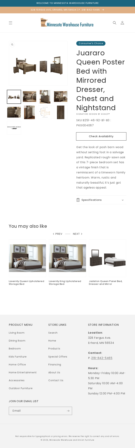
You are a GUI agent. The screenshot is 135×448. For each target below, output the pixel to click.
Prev (58, 234)
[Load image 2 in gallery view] (30, 97)
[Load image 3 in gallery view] (45, 97)
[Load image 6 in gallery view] (30, 112)
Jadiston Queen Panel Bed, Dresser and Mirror (106, 283)
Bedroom (15, 348)
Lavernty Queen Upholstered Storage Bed (26, 283)
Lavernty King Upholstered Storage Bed (65, 283)
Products (54, 348)
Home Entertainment (23, 372)
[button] (10, 23)
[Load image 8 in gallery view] (61, 112)
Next (76, 234)
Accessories (17, 380)
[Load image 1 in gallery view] (14, 97)
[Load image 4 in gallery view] (61, 97)
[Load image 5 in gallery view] (14, 112)
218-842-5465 (101, 358)
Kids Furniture (18, 356)
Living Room (17, 333)
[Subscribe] (68, 411)
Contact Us (55, 380)
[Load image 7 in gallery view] (45, 112)
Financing (54, 364)
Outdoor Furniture (21, 388)
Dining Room (17, 340)
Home (52, 340)
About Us (54, 372)
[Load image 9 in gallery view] (14, 128)
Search (53, 333)
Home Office (17, 364)
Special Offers (57, 356)
